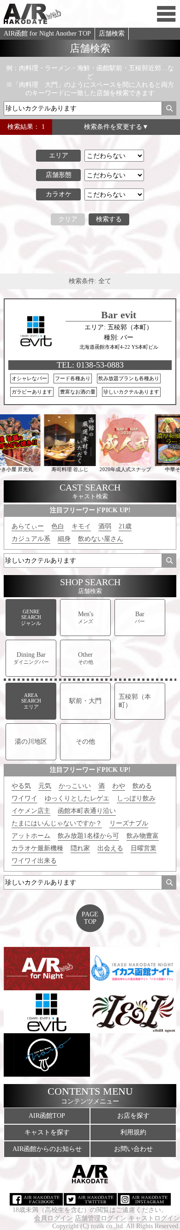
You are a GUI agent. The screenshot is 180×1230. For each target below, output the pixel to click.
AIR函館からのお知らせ (47, 1148)
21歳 (125, 526)
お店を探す (133, 1115)
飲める (142, 785)
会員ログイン (53, 1218)
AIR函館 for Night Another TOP (47, 33)
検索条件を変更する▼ (116, 126)
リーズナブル (128, 823)
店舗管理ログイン (100, 1218)
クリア (68, 219)
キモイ (81, 526)
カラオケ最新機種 (37, 848)
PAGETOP (90, 918)
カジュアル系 (31, 538)
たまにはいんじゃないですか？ (57, 823)
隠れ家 (80, 848)
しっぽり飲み (136, 798)
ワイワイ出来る (34, 860)
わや (118, 785)
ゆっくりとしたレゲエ (77, 798)
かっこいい (75, 785)
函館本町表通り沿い (87, 810)
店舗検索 (112, 33)
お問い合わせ (133, 1148)
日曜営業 (143, 848)
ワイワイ (24, 798)
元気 (44, 785)
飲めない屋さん (100, 538)
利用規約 (133, 1132)
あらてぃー (28, 526)
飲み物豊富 (142, 835)
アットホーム (31, 835)
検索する (109, 219)
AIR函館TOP (47, 1115)
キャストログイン (154, 1218)
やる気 (21, 785)
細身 (64, 538)
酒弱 (104, 526)
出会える (110, 848)
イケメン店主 (31, 810)
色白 (57, 526)
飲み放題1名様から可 (88, 835)
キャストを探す (47, 1132)
